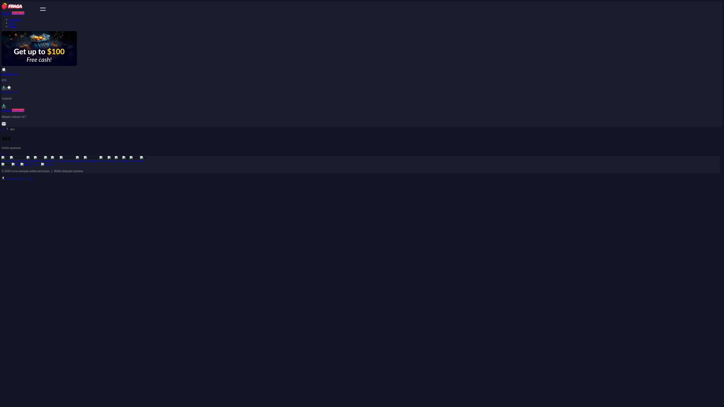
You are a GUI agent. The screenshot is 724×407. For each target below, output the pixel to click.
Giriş (12, 22)
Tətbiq (13, 26)
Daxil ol (6, 13)
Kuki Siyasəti (59, 161)
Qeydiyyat (18, 13)
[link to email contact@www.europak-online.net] (4, 125)
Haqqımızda (75, 161)
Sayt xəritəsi (137, 161)
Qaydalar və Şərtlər (117, 161)
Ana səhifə (15, 19)
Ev (3, 129)
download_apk (19, 178)
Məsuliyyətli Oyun (94, 161)
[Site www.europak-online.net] (20, 9)
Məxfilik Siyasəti (40, 161)
